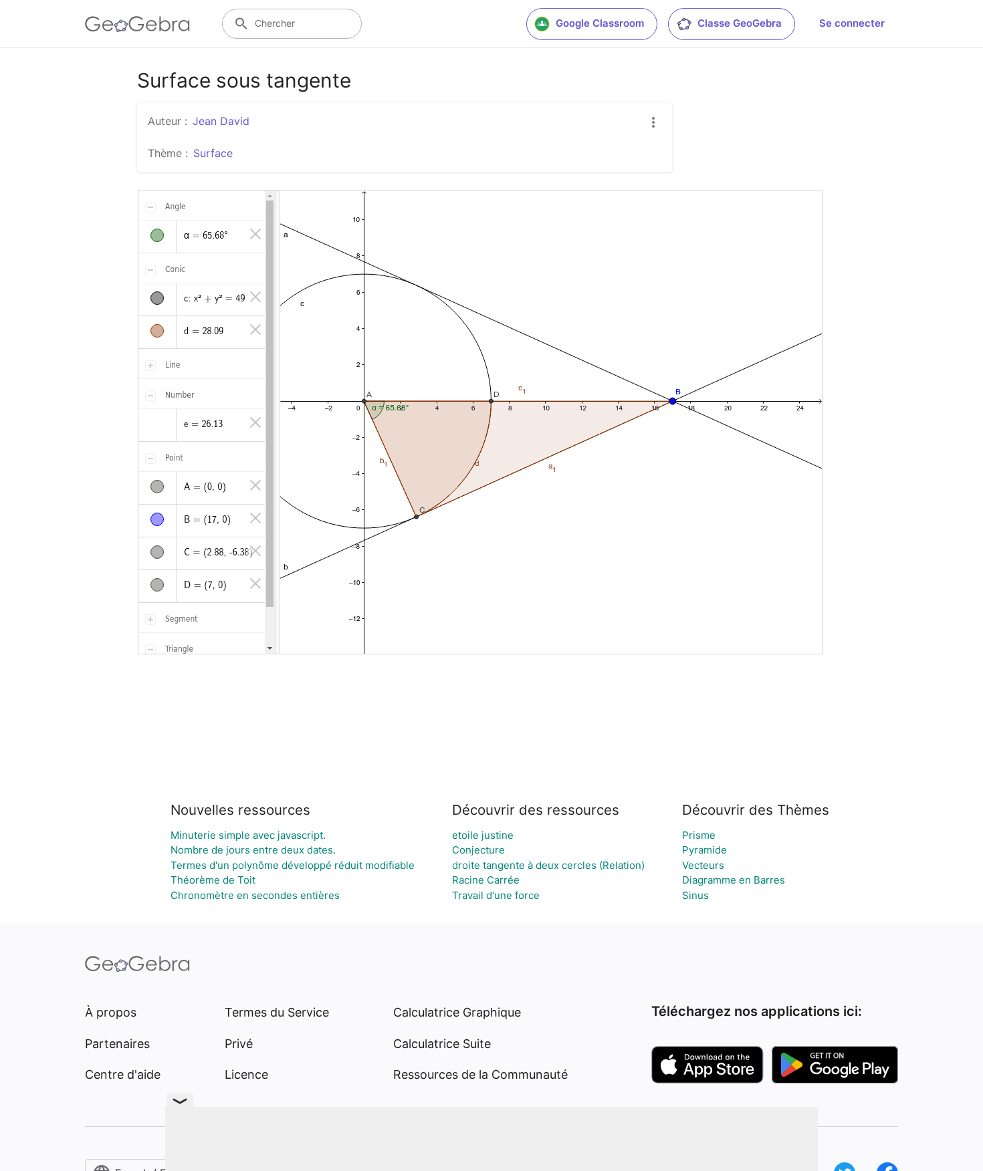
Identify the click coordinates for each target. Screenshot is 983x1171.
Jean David (221, 121)
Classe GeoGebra (739, 23)
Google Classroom (600, 23)
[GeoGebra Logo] (137, 24)
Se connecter (852, 23)
